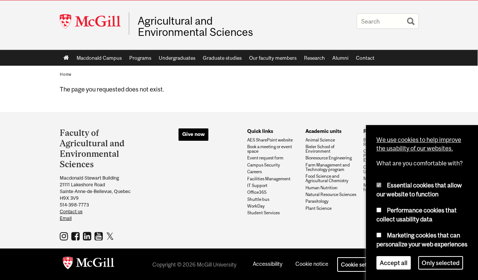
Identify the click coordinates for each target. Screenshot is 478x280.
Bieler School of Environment (320, 148)
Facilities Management (269, 179)
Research (314, 58)
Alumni (340, 58)
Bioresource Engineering (328, 158)
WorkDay (256, 206)
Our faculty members (273, 58)
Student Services (263, 213)
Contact (365, 58)
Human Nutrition (321, 188)
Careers (254, 171)
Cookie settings (360, 264)
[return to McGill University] (88, 264)
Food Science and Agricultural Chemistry (326, 178)
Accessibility (267, 264)
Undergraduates (177, 58)
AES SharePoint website (270, 140)
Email (66, 218)
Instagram (65, 235)
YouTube (99, 235)
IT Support (257, 185)
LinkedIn (88, 235)
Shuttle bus (258, 199)
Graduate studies (222, 58)
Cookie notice (311, 264)
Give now (193, 134)
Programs (140, 58)
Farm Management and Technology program (327, 167)
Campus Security (263, 165)
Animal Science (320, 140)
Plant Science (318, 208)
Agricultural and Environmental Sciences (195, 26)
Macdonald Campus (99, 58)
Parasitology (317, 201)
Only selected (441, 262)
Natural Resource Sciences (330, 194)
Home (66, 58)
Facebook (76, 235)
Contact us (71, 211)
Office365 (257, 192)
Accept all (393, 262)
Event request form (265, 158)
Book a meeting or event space (269, 148)
